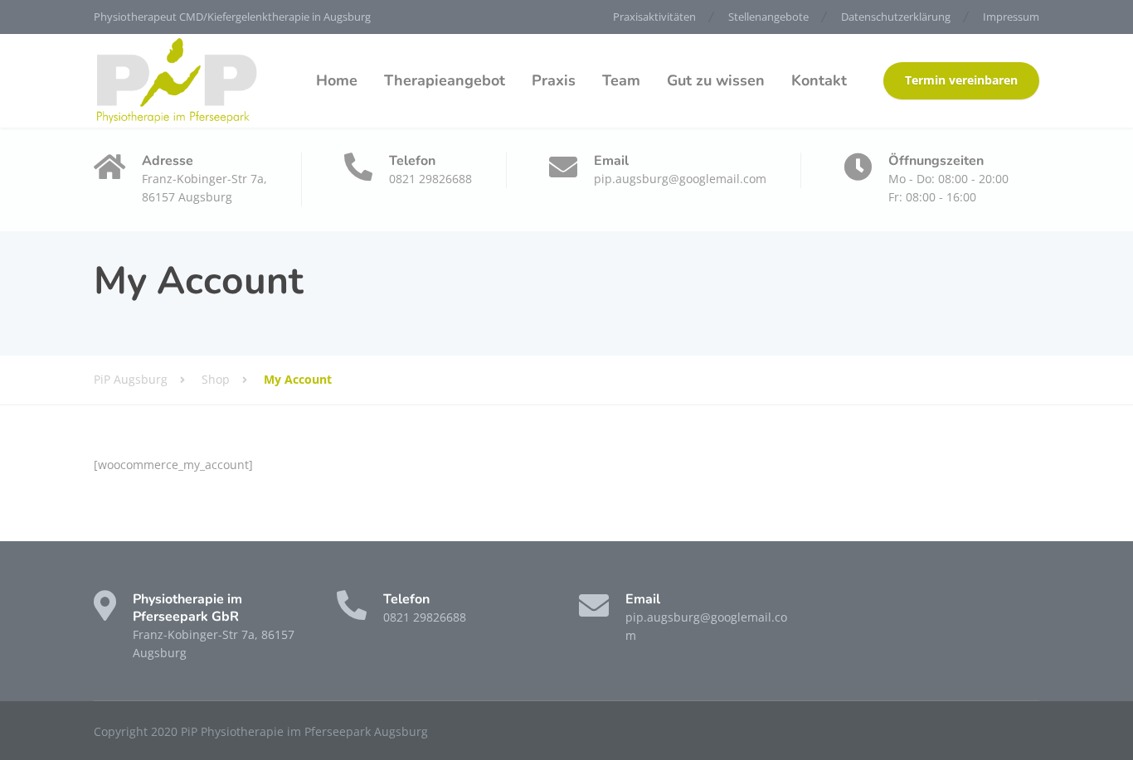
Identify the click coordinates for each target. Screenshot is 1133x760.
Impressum (1011, 16)
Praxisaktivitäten (654, 16)
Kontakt (819, 80)
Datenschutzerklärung (896, 16)
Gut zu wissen (716, 80)
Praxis (554, 80)
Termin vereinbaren (961, 80)
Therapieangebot (444, 80)
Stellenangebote (768, 16)
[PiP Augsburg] (177, 81)
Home (336, 80)
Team (621, 80)
